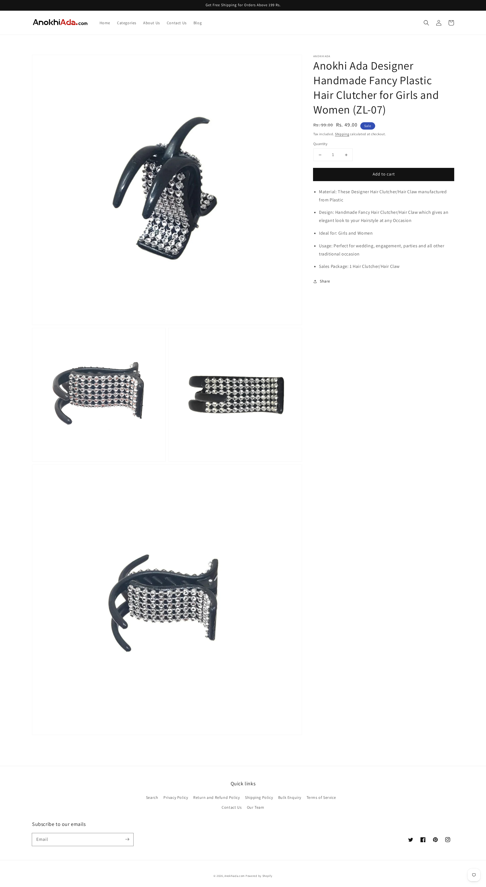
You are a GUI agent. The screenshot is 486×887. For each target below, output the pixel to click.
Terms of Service (321, 797)
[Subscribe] (127, 839)
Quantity (320, 144)
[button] (426, 23)
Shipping (342, 134)
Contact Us (232, 807)
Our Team (255, 807)
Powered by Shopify (259, 876)
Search (152, 797)
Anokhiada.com (234, 876)
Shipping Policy (259, 797)
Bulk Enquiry (289, 797)
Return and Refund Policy (216, 797)
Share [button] (325, 281)
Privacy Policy (175, 797)
